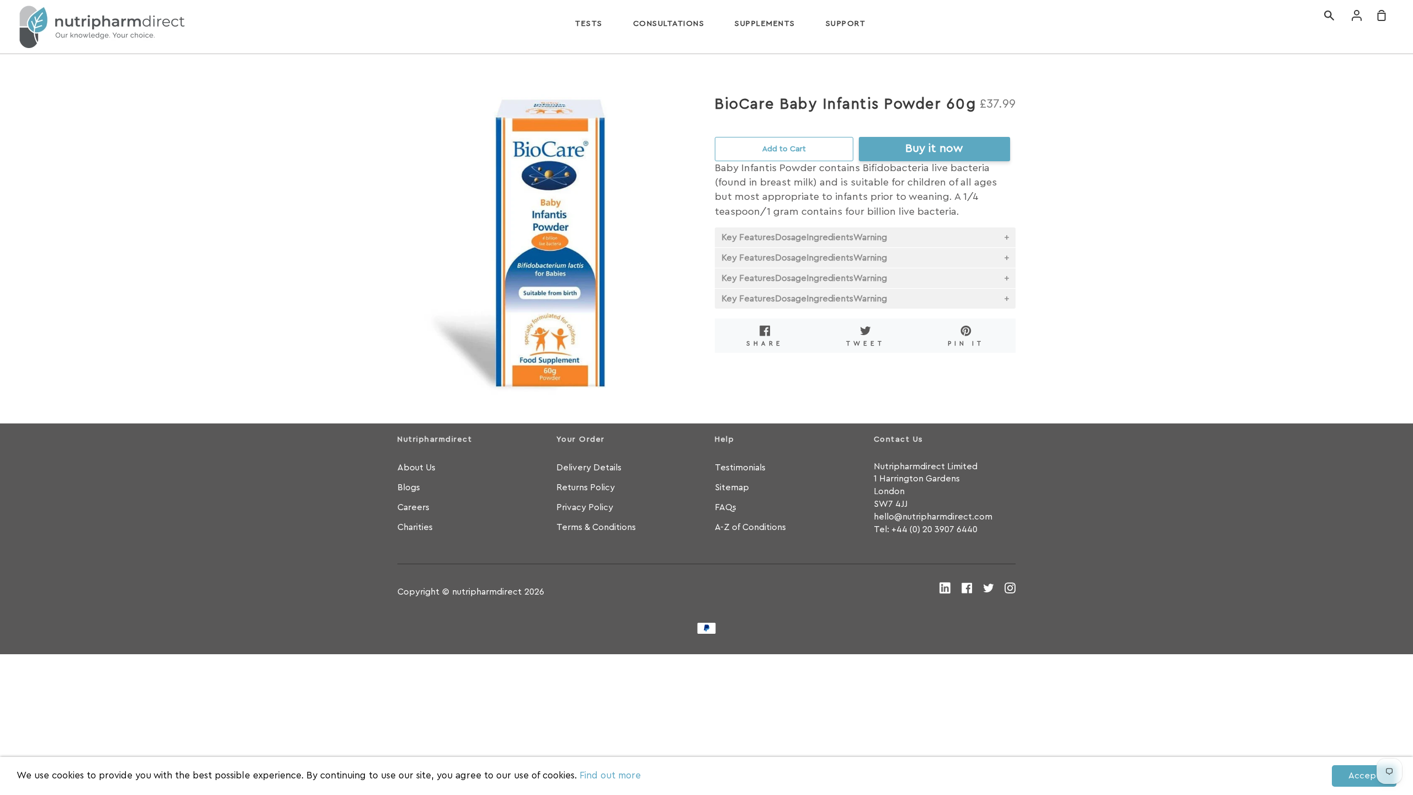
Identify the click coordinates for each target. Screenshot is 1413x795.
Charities (415, 527)
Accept (1364, 775)
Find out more (610, 775)
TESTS (589, 23)
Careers (413, 507)
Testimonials (740, 467)
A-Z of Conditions (750, 527)
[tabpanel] (547, 244)
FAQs (725, 507)
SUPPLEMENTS (765, 23)
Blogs (408, 487)
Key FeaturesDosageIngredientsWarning (804, 237)
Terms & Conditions (596, 527)
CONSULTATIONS (669, 23)
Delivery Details (588, 467)
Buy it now (934, 148)
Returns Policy (585, 487)
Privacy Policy (584, 507)
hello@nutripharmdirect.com (933, 516)
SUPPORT (846, 23)
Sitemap (732, 487)
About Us (416, 467)
